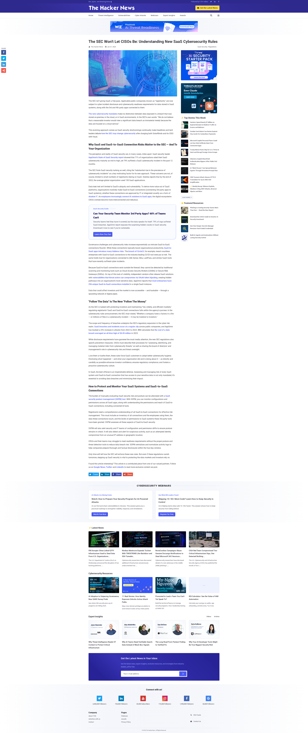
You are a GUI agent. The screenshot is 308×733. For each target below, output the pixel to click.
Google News (99, 467)
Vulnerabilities (124, 15)
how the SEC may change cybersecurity (118, 133)
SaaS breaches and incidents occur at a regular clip (116, 326)
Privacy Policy (126, 722)
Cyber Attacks (140, 15)
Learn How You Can (103, 234)
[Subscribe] (182, 673)
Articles (216, 616)
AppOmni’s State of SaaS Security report (106, 157)
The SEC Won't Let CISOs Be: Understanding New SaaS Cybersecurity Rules (153, 41)
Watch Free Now (99, 514)
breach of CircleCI (136, 251)
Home (91, 15)
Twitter (109, 467)
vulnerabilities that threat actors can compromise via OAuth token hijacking (125, 277)
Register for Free (166, 514)
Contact (91, 722)
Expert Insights (169, 15)
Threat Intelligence (105, 15)
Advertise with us (94, 719)
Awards (183, 15)
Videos (208, 616)
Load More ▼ (187, 197)
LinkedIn (120, 467)
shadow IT (93, 196)
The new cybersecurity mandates (103, 114)
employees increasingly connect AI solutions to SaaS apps (126, 196)
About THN (92, 716)
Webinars (154, 15)
